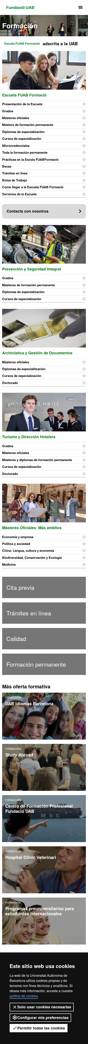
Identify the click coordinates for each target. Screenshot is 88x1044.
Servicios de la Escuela (19, 194)
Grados (7, 111)
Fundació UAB (20, 7)
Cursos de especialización (21, 138)
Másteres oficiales (15, 117)
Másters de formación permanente (27, 124)
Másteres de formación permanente (28, 285)
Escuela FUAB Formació (24, 95)
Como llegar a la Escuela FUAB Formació (32, 187)
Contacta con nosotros (27, 211)
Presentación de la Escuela (22, 104)
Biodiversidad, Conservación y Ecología (32, 557)
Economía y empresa (17, 536)
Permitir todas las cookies (41, 1028)
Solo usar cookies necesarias (44, 1007)
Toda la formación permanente (24, 152)
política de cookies (24, 995)
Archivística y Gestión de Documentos (37, 353)
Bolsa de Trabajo (14, 180)
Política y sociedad (16, 543)
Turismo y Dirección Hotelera (28, 437)
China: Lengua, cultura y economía (28, 550)
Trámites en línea (14, 173)
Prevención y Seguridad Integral (31, 269)
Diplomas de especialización (23, 131)
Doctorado (10, 382)
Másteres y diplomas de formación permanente (37, 459)
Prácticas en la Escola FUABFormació (30, 159)
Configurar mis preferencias (43, 1017)
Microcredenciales (15, 145)
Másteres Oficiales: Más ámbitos (32, 527)
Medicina (9, 564)
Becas (6, 166)
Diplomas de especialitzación (23, 368)
